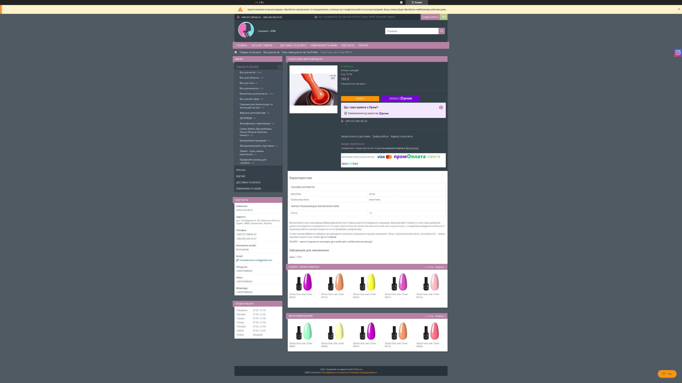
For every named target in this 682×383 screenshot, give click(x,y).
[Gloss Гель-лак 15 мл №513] (304, 282)
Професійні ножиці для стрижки (253, 161)
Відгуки (240, 176)
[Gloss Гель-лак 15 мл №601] (304, 331)
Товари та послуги (250, 52)
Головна (242, 45)
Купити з (394, 98)
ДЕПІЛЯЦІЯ (246, 118)
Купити (360, 98)
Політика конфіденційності (363, 372)
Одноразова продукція (253, 140)
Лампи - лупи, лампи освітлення (252, 152)
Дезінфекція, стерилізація (255, 123)
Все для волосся (249, 88)
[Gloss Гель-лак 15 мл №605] (335, 331)
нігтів (331, 229)
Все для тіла (247, 82)
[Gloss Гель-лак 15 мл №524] (367, 282)
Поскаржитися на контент (335, 372)
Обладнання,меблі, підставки (257, 145)
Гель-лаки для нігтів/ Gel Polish (300, 52)
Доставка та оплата (293, 45)
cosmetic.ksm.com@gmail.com (255, 260)
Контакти (348, 45)
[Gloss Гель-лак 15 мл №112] (335, 282)
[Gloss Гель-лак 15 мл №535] (431, 331)
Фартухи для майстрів (253, 112)
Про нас (363, 45)
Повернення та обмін (324, 45)
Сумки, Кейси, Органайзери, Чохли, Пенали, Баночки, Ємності (256, 132)
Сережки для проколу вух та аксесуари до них (256, 106)
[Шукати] (442, 31)
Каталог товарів (261, 45)
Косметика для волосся (253, 93)
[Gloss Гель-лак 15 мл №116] (431, 282)
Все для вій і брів (249, 98)
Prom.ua (358, 369)
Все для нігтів (272, 52)
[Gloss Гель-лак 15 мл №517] (399, 282)
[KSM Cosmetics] (246, 31)
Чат (670, 373)
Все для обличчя (249, 77)
